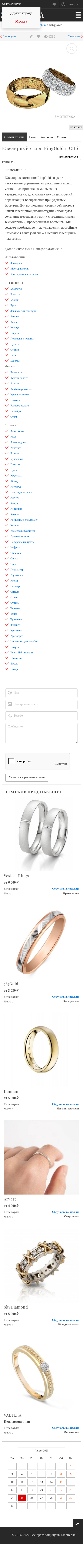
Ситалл (14, 591)
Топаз (13, 613)
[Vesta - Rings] (41, 833)
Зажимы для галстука (23, 310)
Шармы (15, 360)
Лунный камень (19, 536)
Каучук (14, 497)
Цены (32, 137)
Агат (13, 436)
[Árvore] (41, 1157)
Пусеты (15, 344)
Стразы (14, 602)
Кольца (14, 327)
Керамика (16, 508)
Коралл (14, 525)
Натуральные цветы (22, 541)
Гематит (15, 464)
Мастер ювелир (19, 268)
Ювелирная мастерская (24, 274)
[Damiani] (41, 1049)
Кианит (14, 514)
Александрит (18, 442)
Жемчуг (15, 481)
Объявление (14, 137)
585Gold (11, 983)
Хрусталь (16, 475)
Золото (14, 383)
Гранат (14, 470)
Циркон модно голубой (24, 641)
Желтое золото (19, 377)
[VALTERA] (41, 1372)
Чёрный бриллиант (21, 652)
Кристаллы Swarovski (23, 530)
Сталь (13, 416)
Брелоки (15, 294)
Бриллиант (16, 458)
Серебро (15, 411)
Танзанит (15, 608)
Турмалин (16, 619)
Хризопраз (16, 635)
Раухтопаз (16, 575)
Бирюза (14, 453)
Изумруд (15, 486)
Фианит (15, 624)
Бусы (13, 305)
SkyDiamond (16, 1307)
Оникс (14, 558)
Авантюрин (17, 431)
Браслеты (16, 288)
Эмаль (14, 663)
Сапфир (15, 586)
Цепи (13, 355)
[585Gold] (41, 941)
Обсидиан (16, 553)
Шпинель (15, 658)
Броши (14, 299)
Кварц (14, 503)
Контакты (46, 137)
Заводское (16, 263)
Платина (15, 400)
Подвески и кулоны (22, 338)
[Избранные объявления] (55, 4)
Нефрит (15, 547)
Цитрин (15, 647)
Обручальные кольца (65, 888)
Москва (21, 21)
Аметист (15, 447)
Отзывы (62, 137)
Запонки (15, 316)
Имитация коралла (21, 492)
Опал (13, 564)
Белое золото (18, 372)
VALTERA (12, 1415)
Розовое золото (19, 405)
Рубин (14, 580)
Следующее (74, 36)
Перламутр (17, 569)
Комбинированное (21, 389)
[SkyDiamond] (41, 1265)
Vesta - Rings (16, 875)
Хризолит (16, 630)
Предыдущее (10, 36)
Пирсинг (15, 333)
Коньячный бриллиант (23, 519)
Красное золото (20, 394)
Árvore (10, 1199)
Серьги (14, 349)
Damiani (12, 1091)
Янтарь (14, 669)
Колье (13, 322)
